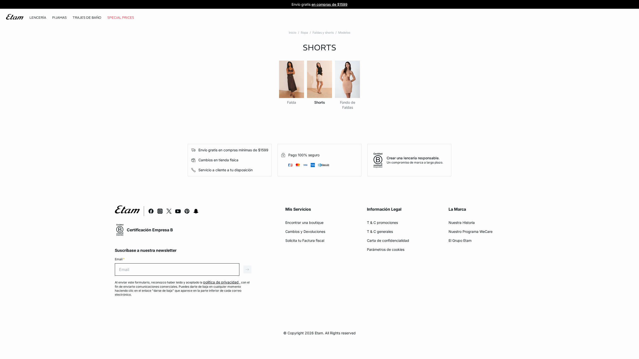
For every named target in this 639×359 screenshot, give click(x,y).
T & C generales (380, 231)
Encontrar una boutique (304, 222)
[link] (120, 18)
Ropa (304, 32)
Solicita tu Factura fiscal (304, 240)
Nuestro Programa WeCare (470, 231)
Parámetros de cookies (385, 249)
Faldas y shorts (323, 32)
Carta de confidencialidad (388, 240)
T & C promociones (382, 222)
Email (120, 259)
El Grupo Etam (460, 240)
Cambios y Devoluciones (305, 231)
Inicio (292, 32)
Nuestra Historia (462, 222)
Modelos (344, 32)
